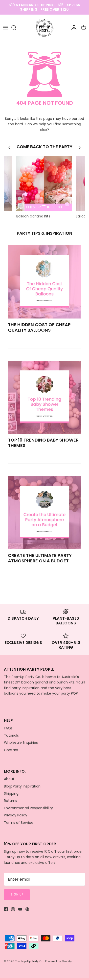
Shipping (11, 793)
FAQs (8, 728)
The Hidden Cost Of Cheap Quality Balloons (39, 327)
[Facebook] (6, 909)
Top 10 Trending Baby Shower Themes (43, 442)
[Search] (16, 27)
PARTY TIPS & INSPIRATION (44, 233)
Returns (10, 800)
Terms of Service (18, 822)
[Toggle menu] (5, 27)
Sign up (16, 894)
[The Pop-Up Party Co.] (44, 28)
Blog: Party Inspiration (22, 786)
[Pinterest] (27, 909)
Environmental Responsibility (28, 808)
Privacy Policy (15, 815)
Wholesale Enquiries (21, 742)
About (9, 778)
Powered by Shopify (58, 961)
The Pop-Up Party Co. (29, 961)
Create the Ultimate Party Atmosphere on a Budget (40, 558)
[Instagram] (13, 909)
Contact (11, 749)
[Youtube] (20, 909)
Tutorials (11, 735)
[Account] (72, 27)
